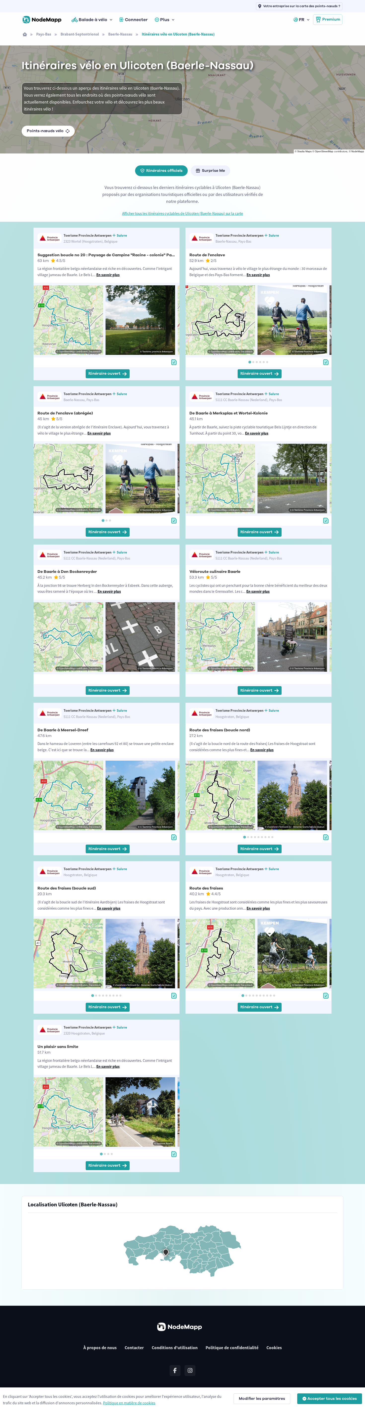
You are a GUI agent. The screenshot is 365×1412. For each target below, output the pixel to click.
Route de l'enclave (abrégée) (65, 413)
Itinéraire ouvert (104, 373)
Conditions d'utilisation (175, 1347)
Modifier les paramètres (262, 1398)
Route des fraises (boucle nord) (219, 730)
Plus (164, 20)
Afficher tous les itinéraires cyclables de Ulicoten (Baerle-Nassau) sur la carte (182, 213)
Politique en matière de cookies (129, 1402)
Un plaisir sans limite (57, 1046)
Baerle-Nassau (120, 34)
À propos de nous (100, 1347)
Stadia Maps (304, 151)
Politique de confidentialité (232, 1347)
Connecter (136, 20)
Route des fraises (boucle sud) (66, 888)
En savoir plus (108, 274)
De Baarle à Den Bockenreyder (67, 571)
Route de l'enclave (207, 255)
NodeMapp (357, 151)
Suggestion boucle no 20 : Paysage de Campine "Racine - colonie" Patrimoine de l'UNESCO (125, 255)
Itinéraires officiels (164, 170)
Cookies (274, 1347)
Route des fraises (206, 888)
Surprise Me (213, 170)
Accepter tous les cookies (332, 1398)
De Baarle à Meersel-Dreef (62, 730)
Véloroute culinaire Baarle (214, 571)
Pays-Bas (43, 34)
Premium (331, 19)
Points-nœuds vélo (45, 131)
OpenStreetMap (324, 151)
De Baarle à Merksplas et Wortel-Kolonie (228, 413)
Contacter (134, 1347)
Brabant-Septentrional (80, 34)
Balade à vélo (93, 20)
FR (301, 20)
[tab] (249, 362)
